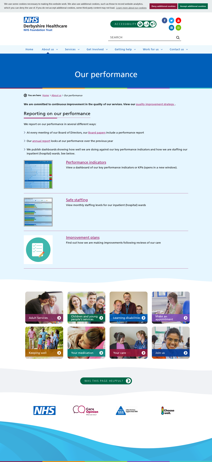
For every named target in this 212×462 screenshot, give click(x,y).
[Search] (178, 37)
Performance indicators (86, 162)
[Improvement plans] (38, 249)
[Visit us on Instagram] (178, 28)
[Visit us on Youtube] (178, 20)
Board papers (96, 132)
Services (70, 49)
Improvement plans (83, 237)
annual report (41, 141)
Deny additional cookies (163, 6)
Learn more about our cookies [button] (131, 8)
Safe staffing (77, 200)
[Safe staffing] (38, 211)
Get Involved (95, 49)
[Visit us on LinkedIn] (171, 28)
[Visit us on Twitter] (171, 20)
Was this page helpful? (104, 380)
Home (29, 49)
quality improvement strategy (155, 104)
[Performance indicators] (38, 174)
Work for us (151, 49)
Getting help (123, 49)
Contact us (177, 49)
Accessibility (132, 24)
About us (48, 49)
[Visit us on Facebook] (164, 20)
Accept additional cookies (192, 6)
